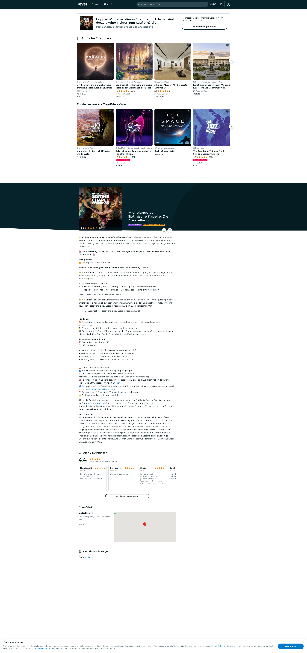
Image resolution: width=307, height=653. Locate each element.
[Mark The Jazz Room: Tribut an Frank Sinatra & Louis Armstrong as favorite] (227, 111)
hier (150, 290)
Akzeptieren (290, 646)
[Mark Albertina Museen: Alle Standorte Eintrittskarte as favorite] (188, 45)
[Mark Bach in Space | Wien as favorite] (188, 111)
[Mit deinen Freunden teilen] (164, 230)
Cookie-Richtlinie (218, 646)
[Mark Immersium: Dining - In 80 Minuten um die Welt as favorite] (110, 111)
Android (101, 403)
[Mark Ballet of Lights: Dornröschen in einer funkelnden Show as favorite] (149, 111)
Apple (88, 403)
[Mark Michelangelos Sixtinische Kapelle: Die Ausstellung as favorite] (169, 230)
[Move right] (231, 60)
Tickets (204, 229)
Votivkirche (86, 513)
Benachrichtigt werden (204, 27)
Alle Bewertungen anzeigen (127, 496)
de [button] (214, 4)
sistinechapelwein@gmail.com (100, 389)
